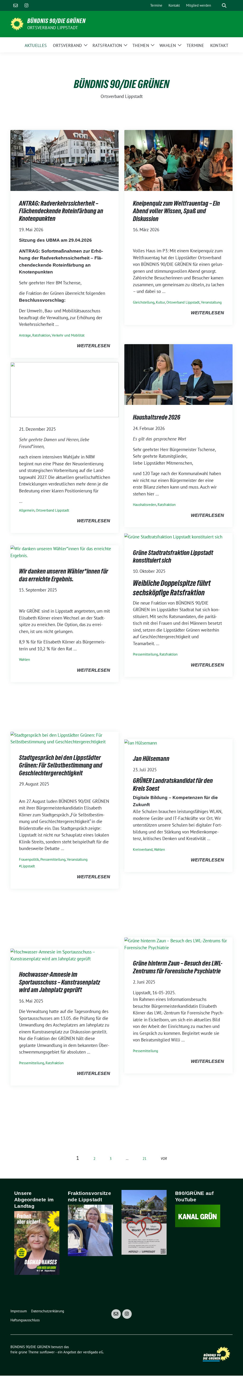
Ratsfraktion (41, 335)
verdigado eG (93, 1352)
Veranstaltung (211, 302)
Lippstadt (28, 866)
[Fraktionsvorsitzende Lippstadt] (90, 1230)
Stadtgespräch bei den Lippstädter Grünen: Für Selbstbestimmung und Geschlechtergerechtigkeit (60, 765)
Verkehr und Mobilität (68, 335)
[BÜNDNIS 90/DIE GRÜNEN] (16, 23)
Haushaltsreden (144, 504)
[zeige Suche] (224, 5)
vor (164, 1158)
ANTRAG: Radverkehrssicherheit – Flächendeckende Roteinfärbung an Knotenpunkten (61, 210)
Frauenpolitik (29, 859)
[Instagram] (26, 5)
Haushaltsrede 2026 (156, 417)
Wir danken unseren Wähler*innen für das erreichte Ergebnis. (63, 575)
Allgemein (26, 510)
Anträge (25, 335)
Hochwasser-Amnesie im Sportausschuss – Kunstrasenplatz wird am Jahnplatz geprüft (59, 982)
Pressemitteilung (145, 654)
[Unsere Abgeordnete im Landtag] (36, 1242)
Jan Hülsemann (151, 758)
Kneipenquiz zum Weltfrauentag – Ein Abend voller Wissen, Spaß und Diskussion (176, 210)
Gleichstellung (143, 302)
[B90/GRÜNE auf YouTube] (197, 1215)
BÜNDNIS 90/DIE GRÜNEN (56, 20)
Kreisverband (143, 849)
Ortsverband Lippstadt (52, 27)
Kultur (160, 302)
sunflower (47, 1352)
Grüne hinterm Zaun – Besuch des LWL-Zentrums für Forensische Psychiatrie (177, 967)
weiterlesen (93, 345)
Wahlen (24, 659)
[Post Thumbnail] (64, 160)
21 (144, 1158)
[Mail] (15, 5)
